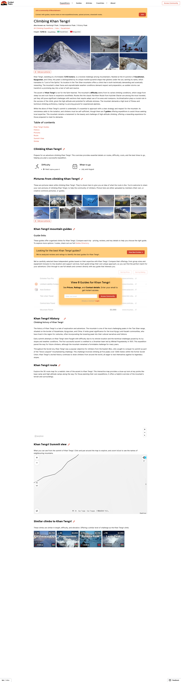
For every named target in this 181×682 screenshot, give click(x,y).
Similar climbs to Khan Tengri (53, 521)
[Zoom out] (144, 432)
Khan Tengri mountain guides (53, 229)
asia (57, 28)
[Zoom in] (144, 429)
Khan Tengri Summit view (50, 444)
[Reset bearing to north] (144, 435)
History (36, 130)
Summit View (39, 138)
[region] (90, 409)
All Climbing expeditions (43, 28)
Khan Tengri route (45, 365)
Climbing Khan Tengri (48, 149)
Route (36, 135)
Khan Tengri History (46, 318)
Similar (36, 141)
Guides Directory (82, 243)
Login (97, 301)
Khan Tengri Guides (41, 127)
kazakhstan (65, 28)
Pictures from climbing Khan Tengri (57, 178)
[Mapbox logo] (39, 436)
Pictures (37, 133)
